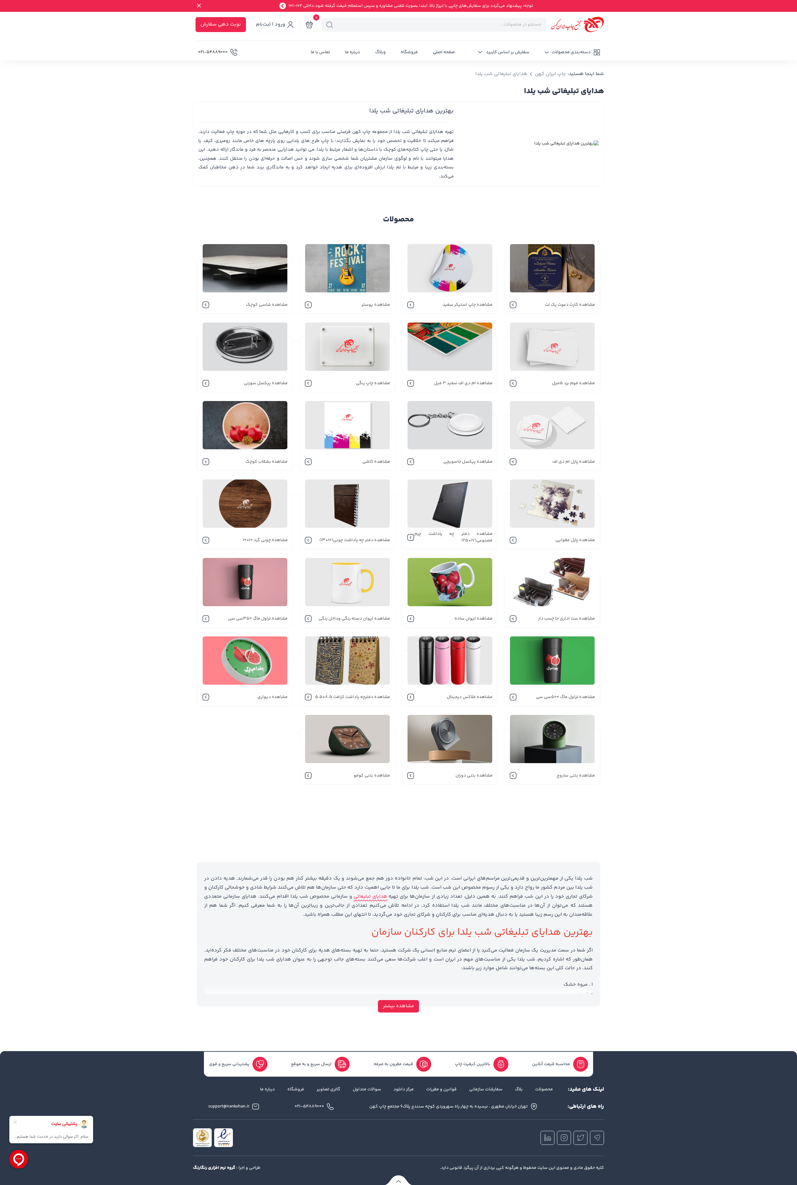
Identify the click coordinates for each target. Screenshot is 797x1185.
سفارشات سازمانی (485, 1089)
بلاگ (519, 1089)
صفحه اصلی (444, 52)
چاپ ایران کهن (550, 74)
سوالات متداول (367, 1089)
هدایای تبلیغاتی (370, 896)
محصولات (544, 1089)
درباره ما (352, 52)
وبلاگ (380, 52)
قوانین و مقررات (441, 1089)
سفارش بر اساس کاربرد (507, 52)
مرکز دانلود (404, 1089)
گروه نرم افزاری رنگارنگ (214, 1167)
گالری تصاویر (328, 1089)
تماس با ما (320, 52)
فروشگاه (409, 52)
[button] (572, 52)
